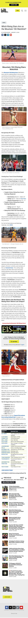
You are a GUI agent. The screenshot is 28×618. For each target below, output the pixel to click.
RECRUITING (4, 454)
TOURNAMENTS (5, 459)
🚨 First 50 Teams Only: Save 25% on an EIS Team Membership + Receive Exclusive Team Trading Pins (16, 573)
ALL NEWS (4, 433)
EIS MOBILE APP (5, 449)
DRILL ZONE (4, 440)
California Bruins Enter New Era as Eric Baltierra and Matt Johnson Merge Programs (17, 550)
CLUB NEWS (4, 436)
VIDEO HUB (4, 463)
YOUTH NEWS (4, 466)
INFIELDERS (4, 443)
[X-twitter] (10, 607)
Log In (22, 344)
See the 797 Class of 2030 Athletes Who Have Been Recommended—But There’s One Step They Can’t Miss (16, 527)
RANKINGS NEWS (5, 452)
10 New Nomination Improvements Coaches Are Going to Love (16, 488)
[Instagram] (14, 607)
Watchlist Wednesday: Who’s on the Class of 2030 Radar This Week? (16, 511)
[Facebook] (6, 607)
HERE (10, 225)
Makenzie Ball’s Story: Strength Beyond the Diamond (15, 519)
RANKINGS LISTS (5, 451)
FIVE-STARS (4, 441)
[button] (2, 35)
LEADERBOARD (5, 446)
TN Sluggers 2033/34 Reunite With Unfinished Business (15, 565)
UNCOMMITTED (5, 462)
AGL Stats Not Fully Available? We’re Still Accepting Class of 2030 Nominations (15, 496)
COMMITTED (4, 438)
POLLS (3, 447)
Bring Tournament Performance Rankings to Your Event (16, 535)
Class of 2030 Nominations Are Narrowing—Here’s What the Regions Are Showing (17, 504)
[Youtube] (21, 607)
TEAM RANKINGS (5, 457)
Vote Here (23, 198)
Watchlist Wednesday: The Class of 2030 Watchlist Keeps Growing (16, 557)
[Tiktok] (17, 607)
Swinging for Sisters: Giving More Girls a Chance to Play (16, 541)
